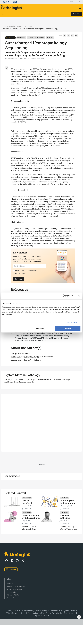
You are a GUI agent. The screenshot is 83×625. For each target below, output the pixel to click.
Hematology (10, 37)
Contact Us (10, 598)
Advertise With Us (13, 595)
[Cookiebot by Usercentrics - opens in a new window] (64, 296)
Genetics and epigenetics (36, 37)
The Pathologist (8, 26)
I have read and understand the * (27, 272)
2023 (25, 26)
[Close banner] (79, 296)
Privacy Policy (12, 592)
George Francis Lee (13, 58)
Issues (19, 26)
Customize (40, 328)
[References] (6, 68)
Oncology (50, 37)
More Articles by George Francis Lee (25, 360)
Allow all (68, 328)
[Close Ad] (79, 617)
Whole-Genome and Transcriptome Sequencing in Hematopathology (30, 29)
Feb (30, 26)
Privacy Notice (21, 273)
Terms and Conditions (14, 589)
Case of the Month (27, 501)
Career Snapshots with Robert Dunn (31, 516)
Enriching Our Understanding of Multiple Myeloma (68, 501)
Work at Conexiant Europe (16, 586)
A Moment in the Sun (65, 516)
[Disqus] (41, 422)
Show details (72, 322)
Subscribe (18, 279)
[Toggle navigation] (80, 8)
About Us (10, 583)
